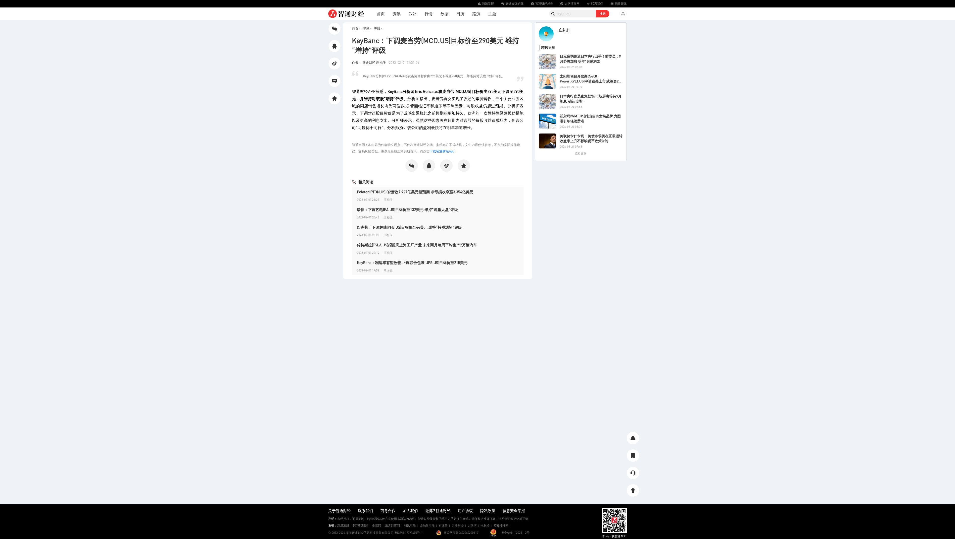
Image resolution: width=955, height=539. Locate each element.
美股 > (378, 28)
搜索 (603, 13)
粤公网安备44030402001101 (461, 533)
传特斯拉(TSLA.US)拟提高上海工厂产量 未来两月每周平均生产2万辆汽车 (417, 244)
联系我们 (365, 510)
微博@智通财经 (437, 510)
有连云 (443, 525)
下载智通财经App (442, 151)
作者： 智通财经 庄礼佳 (369, 62)
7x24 (413, 13)
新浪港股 (343, 525)
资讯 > (367, 28)
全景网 (376, 525)
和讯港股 (410, 525)
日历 (460, 13)
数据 (444, 13)
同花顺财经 (360, 525)
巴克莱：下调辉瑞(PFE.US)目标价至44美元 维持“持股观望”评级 (409, 227)
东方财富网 (392, 525)
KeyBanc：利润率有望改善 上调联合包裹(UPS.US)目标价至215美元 (412, 262)
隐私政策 (487, 510)
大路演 (472, 525)
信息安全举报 (514, 510)
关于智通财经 (339, 510)
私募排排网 (500, 525)
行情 (428, 13)
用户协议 (465, 510)
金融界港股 (427, 525)
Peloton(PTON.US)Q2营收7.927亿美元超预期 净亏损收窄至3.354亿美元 (415, 191)
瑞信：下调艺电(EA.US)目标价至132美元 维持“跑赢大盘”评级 (407, 209)
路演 (476, 13)
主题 (492, 13)
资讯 (397, 13)
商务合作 (388, 510)
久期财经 (458, 525)
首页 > (356, 28)
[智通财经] (346, 14)
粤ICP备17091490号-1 (408, 533)
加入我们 (410, 510)
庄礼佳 (565, 30)
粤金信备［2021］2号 (515, 533)
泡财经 (484, 525)
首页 (381, 13)
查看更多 (581, 153)
